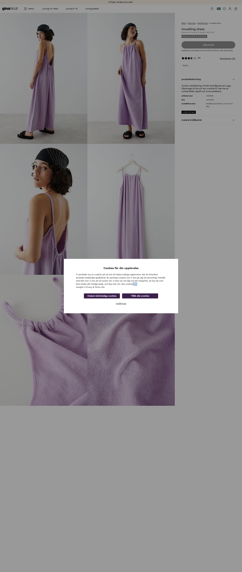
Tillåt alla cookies (140, 296)
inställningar (121, 303)
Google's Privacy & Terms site (90, 287)
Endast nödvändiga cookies (102, 296)
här (135, 284)
